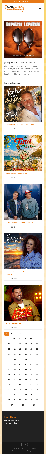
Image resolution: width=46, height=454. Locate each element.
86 (37, 400)
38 (37, 359)
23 (20, 349)
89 (23, 405)
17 (20, 344)
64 (15, 385)
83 (20, 400)
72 (26, 390)
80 (37, 395)
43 (31, 364)
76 (15, 395)
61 (31, 379)
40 (15, 364)
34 (15, 359)
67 (31, 385)
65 (20, 385)
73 (31, 390)
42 (26, 364)
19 (31, 344)
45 (9, 369)
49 (31, 369)
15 (9, 344)
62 (37, 379)
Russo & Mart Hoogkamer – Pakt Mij (19, 222)
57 (9, 379)
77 (20, 395)
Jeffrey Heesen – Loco (14, 323)
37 (31, 359)
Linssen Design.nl (27, 451)
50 (37, 369)
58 (15, 379)
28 (15, 354)
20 (37, 344)
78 (26, 395)
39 (9, 364)
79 (31, 395)
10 (14, 339)
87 (12, 405)
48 (26, 369)
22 (15, 349)
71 (20, 390)
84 (26, 400)
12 (25, 339)
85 (31, 400)
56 (37, 374)
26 (37, 349)
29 (20, 354)
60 (26, 379)
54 (26, 374)
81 (9, 400)
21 (9, 349)
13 (31, 339)
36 (26, 359)
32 (37, 354)
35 (20, 359)
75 (9, 395)
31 (31, 354)
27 (9, 354)
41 (20, 364)
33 (9, 359)
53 (20, 374)
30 (26, 354)
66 (26, 385)
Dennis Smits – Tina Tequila (16, 173)
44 (37, 364)
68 (37, 385)
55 (31, 374)
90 (28, 405)
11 (20, 339)
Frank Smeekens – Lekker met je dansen (21, 124)
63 (9, 385)
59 (20, 379)
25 (31, 349)
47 (20, 369)
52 (15, 374)
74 (37, 390)
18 (26, 344)
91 (34, 405)
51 (9, 374)
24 (26, 349)
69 (9, 390)
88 (17, 405)
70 (15, 390)
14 (36, 339)
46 (15, 369)
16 (15, 344)
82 (15, 400)
